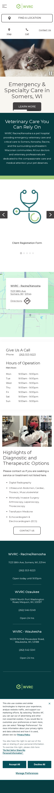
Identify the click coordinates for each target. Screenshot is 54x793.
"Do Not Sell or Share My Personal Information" (14, 751)
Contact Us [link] (27, 530)
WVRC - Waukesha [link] (27, 631)
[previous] (4, 58)
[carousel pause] (50, 73)
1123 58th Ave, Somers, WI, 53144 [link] (27, 562)
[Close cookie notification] (49, 703)
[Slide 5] (33, 253)
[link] (27, 6)
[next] (50, 58)
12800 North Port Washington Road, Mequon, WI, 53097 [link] (27, 601)
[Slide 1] (20, 110)
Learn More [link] (14, 106)
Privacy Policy (23, 734)
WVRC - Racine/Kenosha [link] (27, 554)
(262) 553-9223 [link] (27, 570)
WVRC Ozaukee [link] (27, 592)
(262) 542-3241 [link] (27, 650)
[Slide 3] (27, 253)
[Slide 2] (33, 110)
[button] (4, 6)
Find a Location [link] (29, 17)
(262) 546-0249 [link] (27, 610)
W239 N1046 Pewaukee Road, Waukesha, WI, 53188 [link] (27, 640)
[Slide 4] (30, 253)
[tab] (12, 368)
